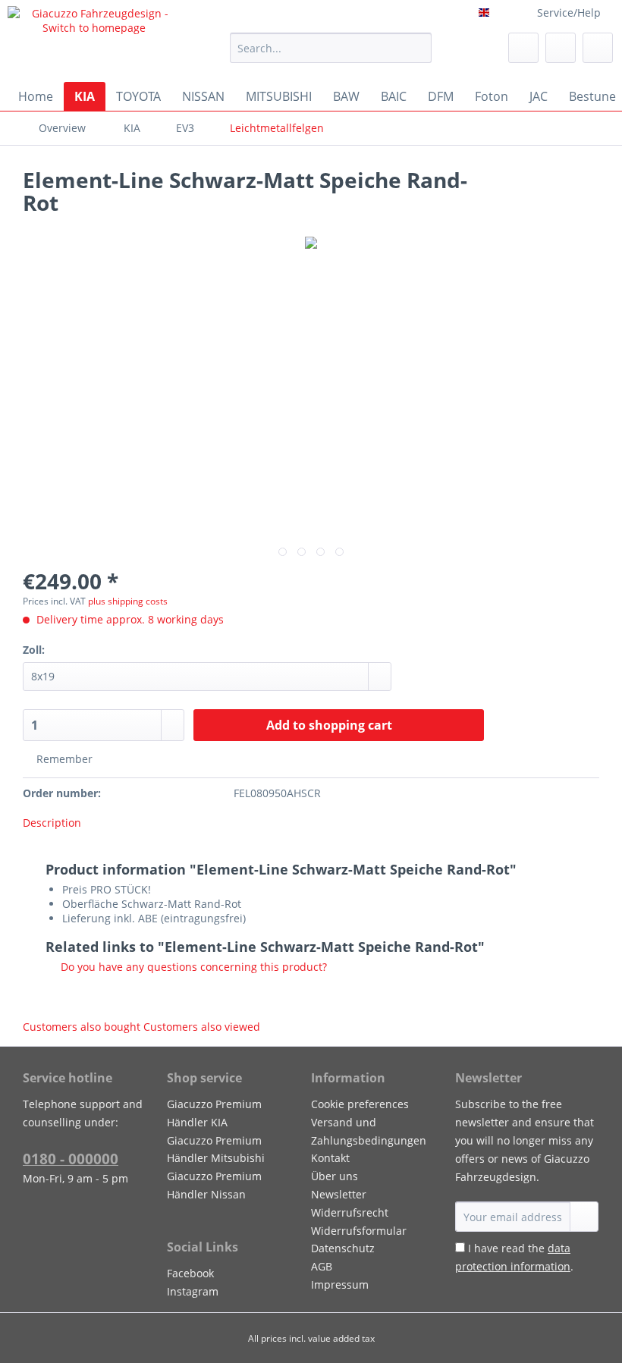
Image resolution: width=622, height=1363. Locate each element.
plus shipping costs (128, 601)
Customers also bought (81, 1026)
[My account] (560, 48)
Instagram (192, 1291)
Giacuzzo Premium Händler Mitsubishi (216, 1149)
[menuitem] (331, 55)
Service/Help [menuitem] (569, 12)
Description (52, 822)
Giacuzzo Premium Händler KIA (214, 1113)
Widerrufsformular (359, 1230)
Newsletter (338, 1194)
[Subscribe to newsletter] (584, 1216)
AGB (321, 1266)
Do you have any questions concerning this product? (192, 966)
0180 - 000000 (70, 1159)
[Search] (418, 48)
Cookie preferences (360, 1104)
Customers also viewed (201, 1026)
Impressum (340, 1284)
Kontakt (330, 1158)
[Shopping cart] (598, 48)
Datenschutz (343, 1248)
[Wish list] (523, 48)
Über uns (334, 1176)
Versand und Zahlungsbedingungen (368, 1131)
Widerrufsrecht (349, 1212)
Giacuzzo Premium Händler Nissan (214, 1185)
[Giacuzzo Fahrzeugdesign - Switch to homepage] (94, 40)
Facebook (190, 1273)
